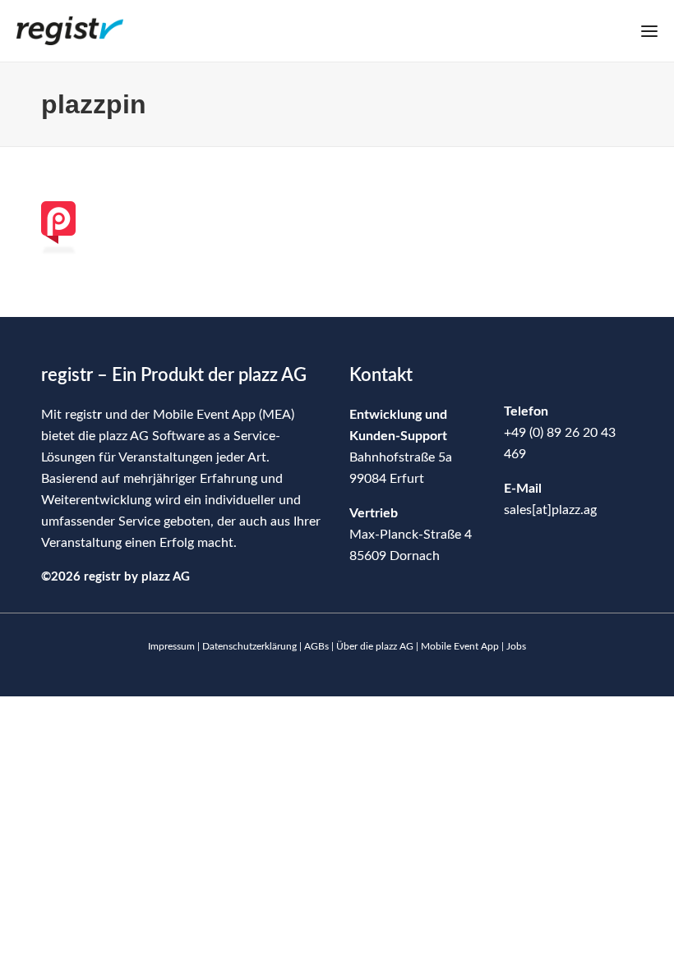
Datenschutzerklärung (249, 646)
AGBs (316, 646)
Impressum (171, 646)
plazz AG (165, 577)
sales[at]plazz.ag (550, 510)
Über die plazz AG (376, 646)
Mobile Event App (460, 646)
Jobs (516, 646)
